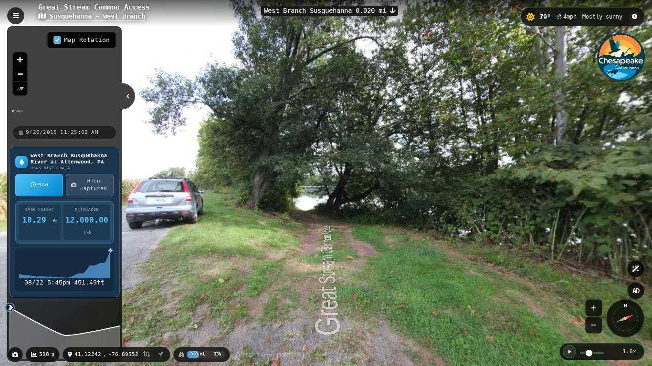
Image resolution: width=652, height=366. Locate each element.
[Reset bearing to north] (20, 88)
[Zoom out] (20, 74)
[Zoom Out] (593, 325)
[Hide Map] (128, 96)
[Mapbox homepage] (17, 115)
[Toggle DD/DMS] (146, 355)
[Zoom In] (593, 307)
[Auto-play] (569, 351)
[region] (64, 75)
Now (43, 185)
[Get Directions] (160, 354)
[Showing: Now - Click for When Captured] (634, 16)
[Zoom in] (20, 59)
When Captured (93, 185)
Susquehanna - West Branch (95, 16)
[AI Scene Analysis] (635, 268)
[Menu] (15, 15)
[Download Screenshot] (15, 354)
